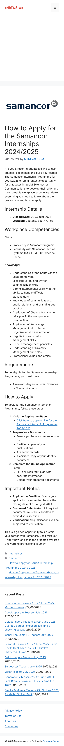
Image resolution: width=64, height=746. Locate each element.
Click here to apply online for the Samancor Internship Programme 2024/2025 (37, 424)
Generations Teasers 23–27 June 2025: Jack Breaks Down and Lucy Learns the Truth (29, 681)
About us (10, 721)
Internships (16, 553)
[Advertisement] (32, 49)
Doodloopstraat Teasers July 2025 (26, 612)
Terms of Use (13, 715)
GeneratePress (50, 741)
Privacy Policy (13, 710)
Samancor (15, 558)
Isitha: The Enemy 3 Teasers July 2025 (29, 634)
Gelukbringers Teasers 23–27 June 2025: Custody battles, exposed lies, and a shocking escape (30, 625)
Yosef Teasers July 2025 (20, 671)
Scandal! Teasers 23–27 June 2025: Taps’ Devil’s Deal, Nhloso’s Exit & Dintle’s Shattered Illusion (31, 648)
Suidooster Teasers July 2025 (23, 666)
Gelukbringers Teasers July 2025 (25, 657)
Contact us (11, 726)
